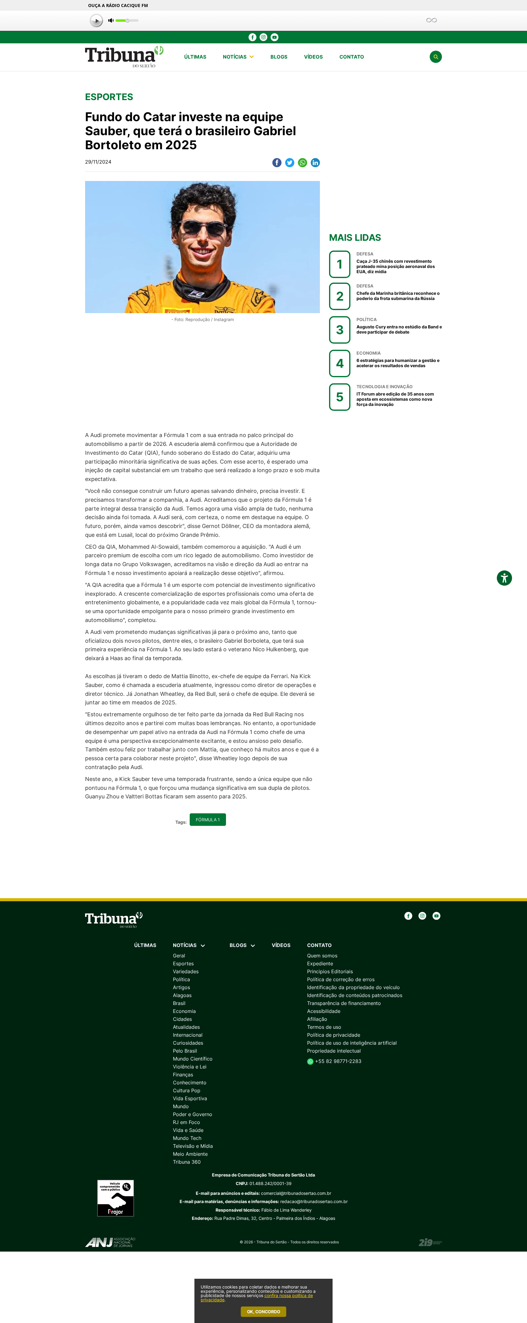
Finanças (183, 1075)
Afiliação (317, 1019)
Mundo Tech (187, 1138)
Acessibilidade (323, 1011)
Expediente (320, 963)
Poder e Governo (192, 1114)
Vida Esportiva (190, 1098)
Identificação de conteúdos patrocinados (354, 995)
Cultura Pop (186, 1090)
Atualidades (186, 1027)
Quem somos (322, 955)
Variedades (186, 971)
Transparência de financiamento (344, 1003)
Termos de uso (324, 1027)
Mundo (181, 1106)
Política (181, 979)
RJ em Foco (186, 1122)
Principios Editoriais (330, 971)
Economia (184, 1011)
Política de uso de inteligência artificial (352, 1043)
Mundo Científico (193, 1059)
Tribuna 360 (187, 1162)
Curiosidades (188, 1043)
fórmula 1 (208, 819)
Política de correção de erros (341, 979)
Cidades (182, 1019)
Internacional (188, 1035)
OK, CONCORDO (263, 1311)
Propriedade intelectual (334, 1051)
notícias (234, 57)
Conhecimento (189, 1082)
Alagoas (182, 995)
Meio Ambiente (190, 1154)
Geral (179, 955)
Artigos (181, 987)
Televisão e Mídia (193, 1146)
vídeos (313, 57)
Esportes (183, 963)
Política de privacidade (333, 1035)
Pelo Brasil (185, 1051)
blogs (279, 57)
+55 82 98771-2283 (337, 1061)
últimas (195, 57)
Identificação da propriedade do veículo (353, 987)
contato (351, 57)
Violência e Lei (189, 1067)
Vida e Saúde (188, 1130)
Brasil (179, 1003)
